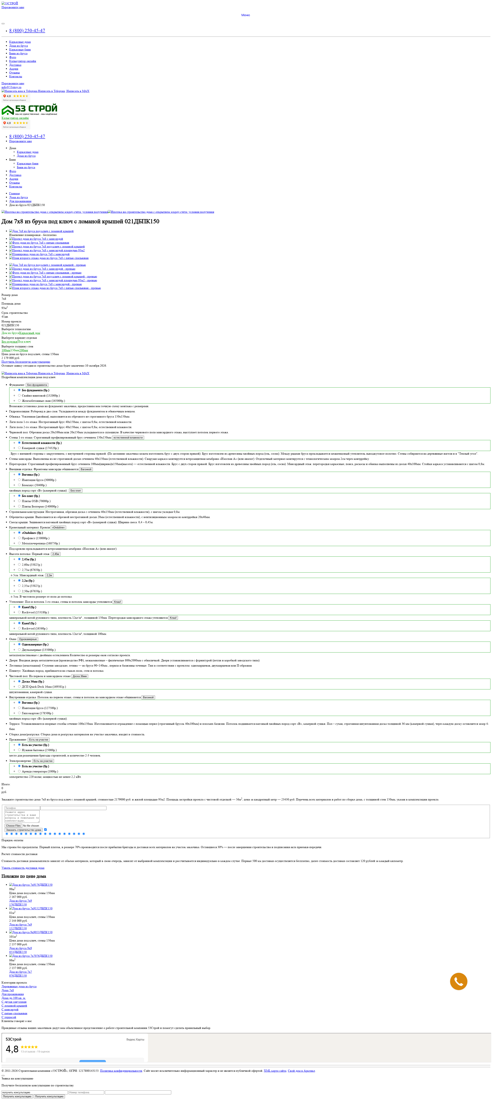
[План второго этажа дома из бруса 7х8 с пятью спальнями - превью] (55, 288)
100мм (6, 350)
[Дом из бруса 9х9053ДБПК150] (30, 932)
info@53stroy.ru (11, 87)
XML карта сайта (275, 1071)
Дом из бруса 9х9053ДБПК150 (20, 950)
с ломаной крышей (14, 1005)
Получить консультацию (49, 1096)
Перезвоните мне (13, 7)
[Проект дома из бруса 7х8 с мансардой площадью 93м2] (47, 250)
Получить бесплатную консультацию (26, 362)
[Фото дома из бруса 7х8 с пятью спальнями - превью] (45, 272)
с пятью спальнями (14, 1013)
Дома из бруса (18, 45)
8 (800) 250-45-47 (27, 30)
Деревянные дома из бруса (19, 986)
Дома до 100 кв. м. (14, 998)
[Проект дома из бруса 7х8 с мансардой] (36, 239)
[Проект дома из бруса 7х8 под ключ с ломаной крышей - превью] (53, 276)
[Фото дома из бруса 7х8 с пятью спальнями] (39, 242)
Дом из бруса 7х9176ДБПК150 (20, 902)
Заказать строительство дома (23, 830)
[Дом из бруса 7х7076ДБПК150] (30, 956)
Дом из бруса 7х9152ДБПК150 (20, 926)
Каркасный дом (29, 333)
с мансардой (10, 1009)
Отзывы (14, 72)
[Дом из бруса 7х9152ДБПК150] (30, 908)
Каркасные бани (20, 49)
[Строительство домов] (10, 3)
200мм (23, 350)
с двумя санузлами (14, 1002)
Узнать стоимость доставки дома (23, 868)
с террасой (9, 1017)
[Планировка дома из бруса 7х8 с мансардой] (39, 254)
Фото (12, 57)
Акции (13, 69)
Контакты (15, 76)
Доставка (15, 65)
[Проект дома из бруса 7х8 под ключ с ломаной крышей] (47, 246)
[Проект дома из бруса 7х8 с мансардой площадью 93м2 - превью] (53, 280)
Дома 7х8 (8, 990)
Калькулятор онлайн (22, 61)
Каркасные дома (20, 42)
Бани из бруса (18, 53)
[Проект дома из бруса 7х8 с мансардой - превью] (42, 269)
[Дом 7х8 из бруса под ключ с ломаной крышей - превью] (47, 265)
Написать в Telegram (51, 91)
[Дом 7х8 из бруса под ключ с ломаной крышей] (41, 231)
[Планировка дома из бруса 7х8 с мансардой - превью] (45, 284)
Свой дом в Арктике (301, 1071)
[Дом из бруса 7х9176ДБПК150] (30, 885)
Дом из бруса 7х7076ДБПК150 (20, 973)
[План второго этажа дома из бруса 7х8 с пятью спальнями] (49, 258)
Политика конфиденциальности (121, 1071)
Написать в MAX (77, 91)
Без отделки (9, 341)
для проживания (13, 994)
